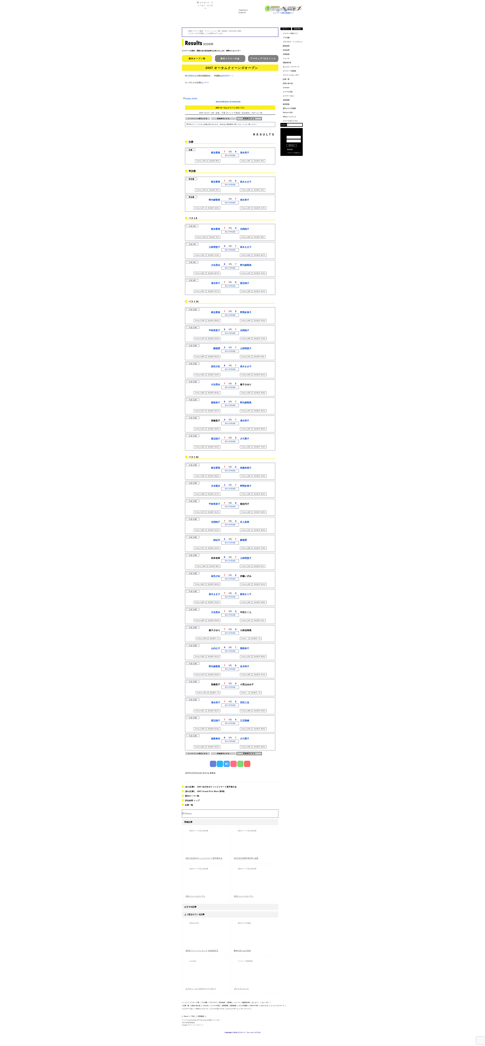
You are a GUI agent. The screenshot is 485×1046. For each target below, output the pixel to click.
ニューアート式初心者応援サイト (283, 13)
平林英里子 (214, 330)
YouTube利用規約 (188, 1023)
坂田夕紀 (215, 366)
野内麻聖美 (214, 200)
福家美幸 (215, 738)
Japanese (243, 10)
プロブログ (213, 1002)
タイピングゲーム (232, 1009)
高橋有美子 (245, 468)
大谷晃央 (215, 265)
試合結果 (253, 21)
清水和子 (226, 76)
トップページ (192, 21)
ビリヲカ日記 (288, 92)
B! (226, 764)
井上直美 (244, 522)
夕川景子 (244, 438)
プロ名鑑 (232, 21)
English (242, 13)
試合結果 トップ (192, 800)
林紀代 (216, 540)
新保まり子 (245, 594)
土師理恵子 (214, 247)
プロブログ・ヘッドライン (293, 42)
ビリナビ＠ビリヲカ (290, 121)
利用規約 (201, 1016)
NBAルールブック (289, 117)
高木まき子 (245, 182)
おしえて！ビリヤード (291, 67)
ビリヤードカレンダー (291, 75)
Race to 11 (264, 1005)
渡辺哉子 (244, 283)
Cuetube (286, 87)
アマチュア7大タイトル (263, 58)
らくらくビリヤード (277, 1005)
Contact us (291, 163)
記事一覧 (189, 805)
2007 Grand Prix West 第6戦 (205, 791)
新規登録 (297, 29)
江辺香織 (244, 720)
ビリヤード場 (194, 1002)
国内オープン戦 (197, 58)
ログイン (286, 29)
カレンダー (265, 1002)
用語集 (229, 1002)
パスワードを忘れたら (294, 153)
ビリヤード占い (288, 96)
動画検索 (286, 46)
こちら (243, 124)
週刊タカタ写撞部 (289, 108)
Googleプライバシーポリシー (192, 1025)
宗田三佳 (244, 702)
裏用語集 (286, 104)
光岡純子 (244, 229)
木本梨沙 (215, 486)
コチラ (206, 82)
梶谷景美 (189, 76)
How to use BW (291, 159)
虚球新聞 (286, 100)
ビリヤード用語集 (273, 21)
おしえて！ (255, 1002)
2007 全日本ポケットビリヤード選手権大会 (211, 787)
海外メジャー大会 (230, 58)
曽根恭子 (215, 402)
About (186, 1016)
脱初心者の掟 (288, 83)
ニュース (293, 21)
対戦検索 (286, 54)
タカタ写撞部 (243, 1005)
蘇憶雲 (216, 348)
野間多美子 (245, 312)
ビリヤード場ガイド (212, 21)
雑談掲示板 (287, 62)
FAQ (193, 1016)
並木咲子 (244, 666)
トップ (185, 1002)
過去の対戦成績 (230, 155)
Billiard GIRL (288, 112)
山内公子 (215, 648)
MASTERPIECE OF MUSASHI (228, 102)
